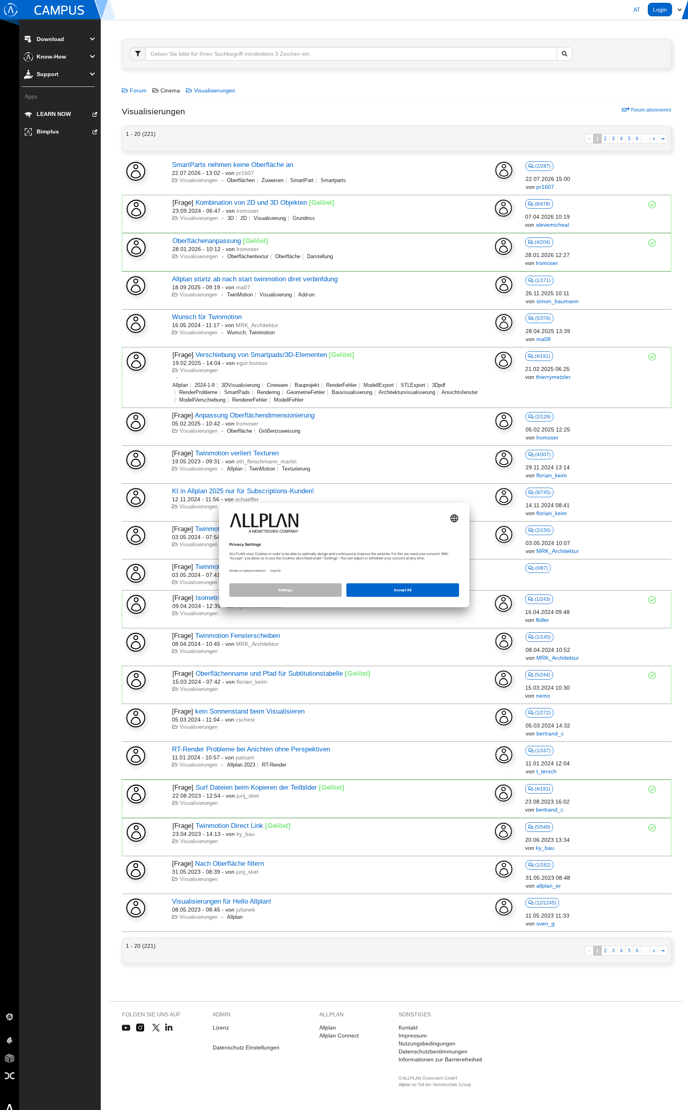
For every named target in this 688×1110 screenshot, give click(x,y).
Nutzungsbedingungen (427, 1043)
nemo (543, 695)
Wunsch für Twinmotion (207, 317)
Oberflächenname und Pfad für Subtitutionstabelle (269, 673)
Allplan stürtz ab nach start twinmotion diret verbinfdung (255, 279)
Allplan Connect (339, 1035)
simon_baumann (557, 301)
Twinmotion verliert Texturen (237, 453)
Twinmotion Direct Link (229, 826)
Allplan (327, 1027)
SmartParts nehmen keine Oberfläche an (232, 165)
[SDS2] (9, 1016)
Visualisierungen (213, 90)
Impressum (413, 1035)
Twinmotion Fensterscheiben (237, 635)
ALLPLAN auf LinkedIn (169, 1028)
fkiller (542, 620)
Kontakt (408, 1027)
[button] (637, 9)
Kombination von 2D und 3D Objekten (251, 202)
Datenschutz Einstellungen (246, 1047)
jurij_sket (247, 795)
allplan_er (548, 886)
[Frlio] (9, 1058)
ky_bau (245, 834)
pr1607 (245, 173)
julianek (245, 909)
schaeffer (247, 499)
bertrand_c (550, 733)
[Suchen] (565, 54)
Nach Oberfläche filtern (229, 863)
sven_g (545, 923)
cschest (245, 719)
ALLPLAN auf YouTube (126, 1028)
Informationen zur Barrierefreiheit (440, 1059)
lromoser (247, 211)
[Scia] (9, 1040)
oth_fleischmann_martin (266, 461)
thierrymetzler (553, 377)
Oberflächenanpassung (206, 241)
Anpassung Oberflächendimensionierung (255, 415)
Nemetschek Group (452, 1084)
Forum (137, 90)
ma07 (243, 287)
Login (660, 9)
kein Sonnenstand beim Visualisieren (250, 711)
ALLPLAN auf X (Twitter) (155, 1028)
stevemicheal (552, 225)
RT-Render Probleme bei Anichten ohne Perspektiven (251, 749)
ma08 (543, 339)
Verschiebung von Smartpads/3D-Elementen (261, 355)
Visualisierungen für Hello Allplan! (222, 901)
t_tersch (546, 771)
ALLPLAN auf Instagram (141, 1028)
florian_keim (551, 475)
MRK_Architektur (257, 325)
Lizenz (221, 1027)
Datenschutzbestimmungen (433, 1051)
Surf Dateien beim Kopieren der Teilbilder (256, 787)
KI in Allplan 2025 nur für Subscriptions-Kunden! (243, 491)
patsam (245, 757)
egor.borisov (252, 363)
